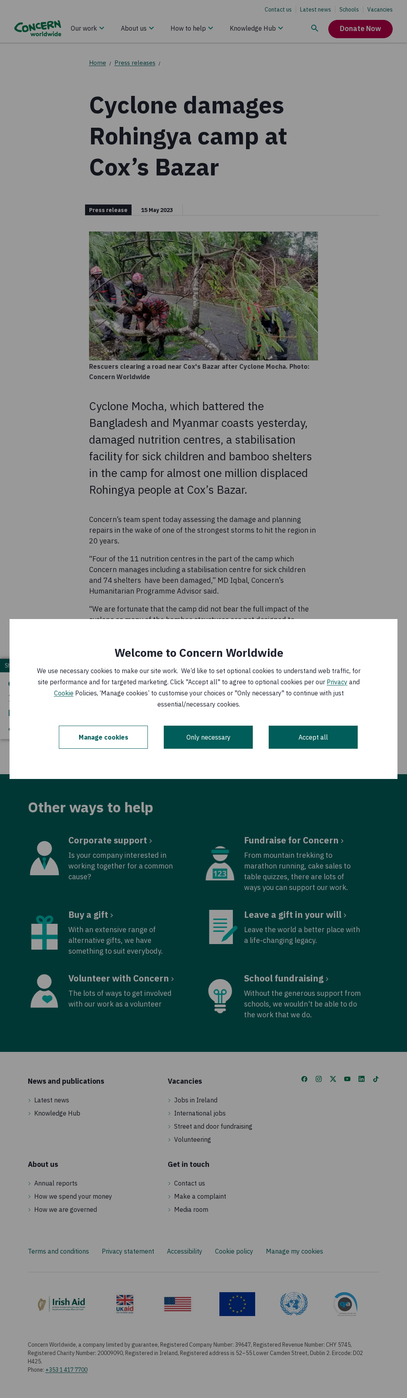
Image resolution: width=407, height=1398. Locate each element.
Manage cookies (103, 737)
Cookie (64, 693)
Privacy (337, 682)
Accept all (313, 737)
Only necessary (208, 737)
